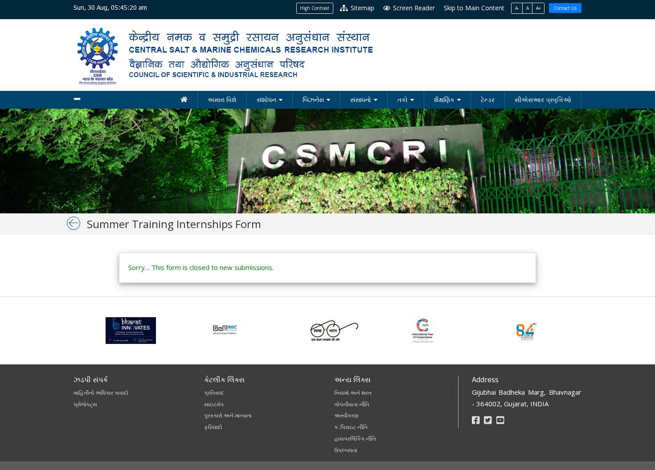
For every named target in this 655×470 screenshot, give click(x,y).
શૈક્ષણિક (444, 99)
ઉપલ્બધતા (345, 450)
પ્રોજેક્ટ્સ (85, 404)
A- (517, 8)
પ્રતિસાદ (214, 392)
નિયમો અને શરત (353, 392)
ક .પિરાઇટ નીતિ (351, 427)
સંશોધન (266, 99)
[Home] (184, 100)
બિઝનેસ (313, 99)
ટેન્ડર (488, 99)
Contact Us (565, 8)
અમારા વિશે (222, 99)
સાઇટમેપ (214, 404)
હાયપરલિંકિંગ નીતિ (355, 438)
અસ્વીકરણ (346, 415)
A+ (538, 8)
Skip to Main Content (474, 8)
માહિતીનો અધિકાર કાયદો (101, 392)
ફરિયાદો (213, 427)
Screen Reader (413, 8)
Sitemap (361, 8)
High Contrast (314, 8)
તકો (402, 99)
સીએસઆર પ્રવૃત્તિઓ (543, 99)
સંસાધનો (360, 99)
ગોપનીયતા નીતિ (351, 404)
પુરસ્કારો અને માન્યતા (228, 415)
